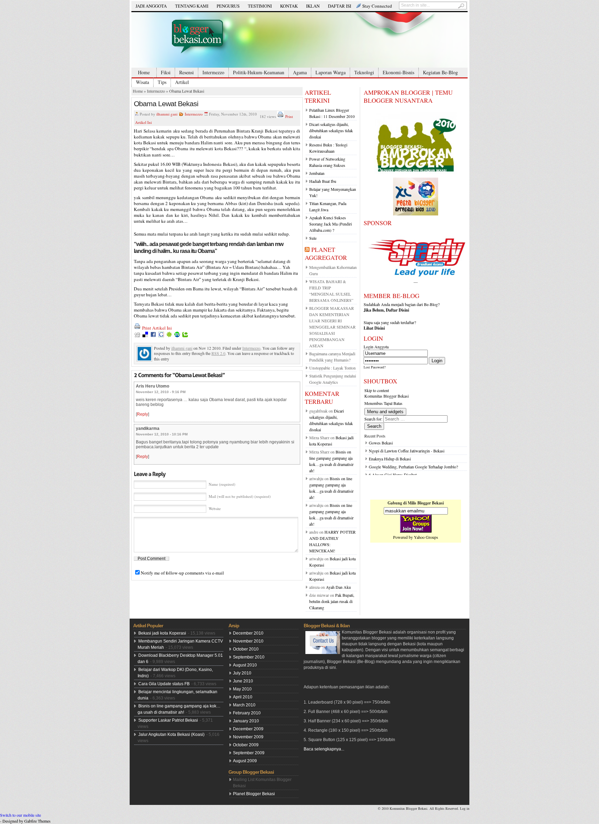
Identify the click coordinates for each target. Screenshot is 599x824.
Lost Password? (374, 367)
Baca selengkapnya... (324, 749)
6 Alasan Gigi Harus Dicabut (393, 474)
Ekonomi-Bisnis (398, 72)
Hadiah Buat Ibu (322, 181)
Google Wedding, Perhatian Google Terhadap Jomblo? (413, 466)
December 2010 (248, 633)
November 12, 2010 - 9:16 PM (160, 392)
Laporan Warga (330, 72)
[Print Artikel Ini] (280, 116)
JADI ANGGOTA (151, 6)
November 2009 (248, 736)
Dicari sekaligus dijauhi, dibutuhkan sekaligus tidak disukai (331, 130)
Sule (312, 238)
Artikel (182, 82)
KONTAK (289, 6)
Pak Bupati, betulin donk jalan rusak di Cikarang (331, 601)
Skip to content (376, 390)
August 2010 (245, 665)
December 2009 (248, 729)
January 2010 (246, 721)
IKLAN (313, 6)
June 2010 (243, 681)
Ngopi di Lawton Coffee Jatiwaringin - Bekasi (406, 450)
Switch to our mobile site (20, 815)
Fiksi (166, 72)
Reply (142, 414)
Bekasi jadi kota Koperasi (162, 633)
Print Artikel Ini (157, 328)
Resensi (186, 72)
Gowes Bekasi (381, 442)
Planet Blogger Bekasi (254, 793)
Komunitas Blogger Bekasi (386, 396)
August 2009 (245, 760)
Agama (300, 72)
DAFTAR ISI (339, 6)
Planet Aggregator (326, 253)
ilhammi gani (166, 114)
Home (144, 72)
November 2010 (248, 641)
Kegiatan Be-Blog (440, 72)
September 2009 (248, 752)
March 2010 (244, 705)
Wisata (142, 82)
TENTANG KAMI (191, 6)
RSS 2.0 (218, 353)
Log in (464, 808)
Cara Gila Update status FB (164, 683)
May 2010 (242, 689)
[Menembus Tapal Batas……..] (299, 40)
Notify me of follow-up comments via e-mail (182, 573)
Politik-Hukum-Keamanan (258, 72)
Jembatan (316, 173)
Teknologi (364, 72)
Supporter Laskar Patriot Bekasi (168, 720)
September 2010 (248, 657)
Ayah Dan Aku (338, 587)
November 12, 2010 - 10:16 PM (162, 434)
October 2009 (246, 744)
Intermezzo (213, 72)
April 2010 (242, 697)
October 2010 (246, 649)
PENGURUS (228, 6)
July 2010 (242, 673)
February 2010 (247, 713)
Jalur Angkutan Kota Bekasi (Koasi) (171, 734)
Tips (162, 82)
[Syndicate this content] (307, 249)
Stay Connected (377, 6)
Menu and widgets (385, 411)
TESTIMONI (260, 6)
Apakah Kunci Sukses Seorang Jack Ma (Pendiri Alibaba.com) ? (330, 224)
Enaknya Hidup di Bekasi (390, 458)
